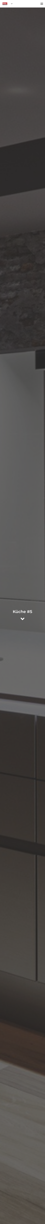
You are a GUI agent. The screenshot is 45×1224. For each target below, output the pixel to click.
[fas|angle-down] (22, 619)
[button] (11, 4)
